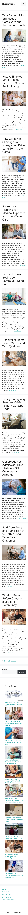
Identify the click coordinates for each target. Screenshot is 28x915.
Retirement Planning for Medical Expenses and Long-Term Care (13, 213)
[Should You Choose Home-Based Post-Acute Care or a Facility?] (14, 713)
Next (13, 661)
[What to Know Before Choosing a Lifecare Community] (14, 846)
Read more (19, 130)
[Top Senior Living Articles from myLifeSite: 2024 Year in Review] (14, 810)
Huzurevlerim (8, 4)
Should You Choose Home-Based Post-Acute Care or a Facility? (13, 723)
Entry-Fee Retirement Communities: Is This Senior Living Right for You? (13, 761)
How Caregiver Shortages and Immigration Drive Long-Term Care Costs (13, 145)
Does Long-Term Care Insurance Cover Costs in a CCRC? (13, 704)
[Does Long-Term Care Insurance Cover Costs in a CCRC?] (14, 694)
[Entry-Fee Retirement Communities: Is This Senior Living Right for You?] (14, 752)
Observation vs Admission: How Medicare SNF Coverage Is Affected (12, 468)
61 (9, 661)
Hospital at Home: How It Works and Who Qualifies (13, 343)
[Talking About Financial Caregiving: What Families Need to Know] (14, 771)
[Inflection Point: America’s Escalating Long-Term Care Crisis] (14, 733)
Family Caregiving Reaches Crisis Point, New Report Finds (14, 403)
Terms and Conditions (9, 900)
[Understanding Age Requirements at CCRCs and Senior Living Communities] (14, 790)
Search (4, 669)
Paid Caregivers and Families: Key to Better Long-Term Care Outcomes (13, 534)
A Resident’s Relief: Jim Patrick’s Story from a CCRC (13, 837)
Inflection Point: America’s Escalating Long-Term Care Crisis (13, 742)
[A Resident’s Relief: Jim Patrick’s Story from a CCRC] (14, 829)
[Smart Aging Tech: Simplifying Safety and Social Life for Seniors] (14, 866)
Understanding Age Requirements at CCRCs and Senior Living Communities (14, 800)
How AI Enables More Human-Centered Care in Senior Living (13, 81)
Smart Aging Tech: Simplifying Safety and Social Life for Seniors (14, 875)
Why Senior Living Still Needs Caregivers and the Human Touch (13, 20)
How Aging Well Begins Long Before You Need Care (13, 279)
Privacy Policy (6, 897)
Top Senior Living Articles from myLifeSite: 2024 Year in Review (14, 819)
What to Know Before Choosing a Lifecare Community (13, 600)
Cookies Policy (6, 894)
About (4, 889)
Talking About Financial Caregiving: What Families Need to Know (13, 781)
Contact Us (5, 892)
